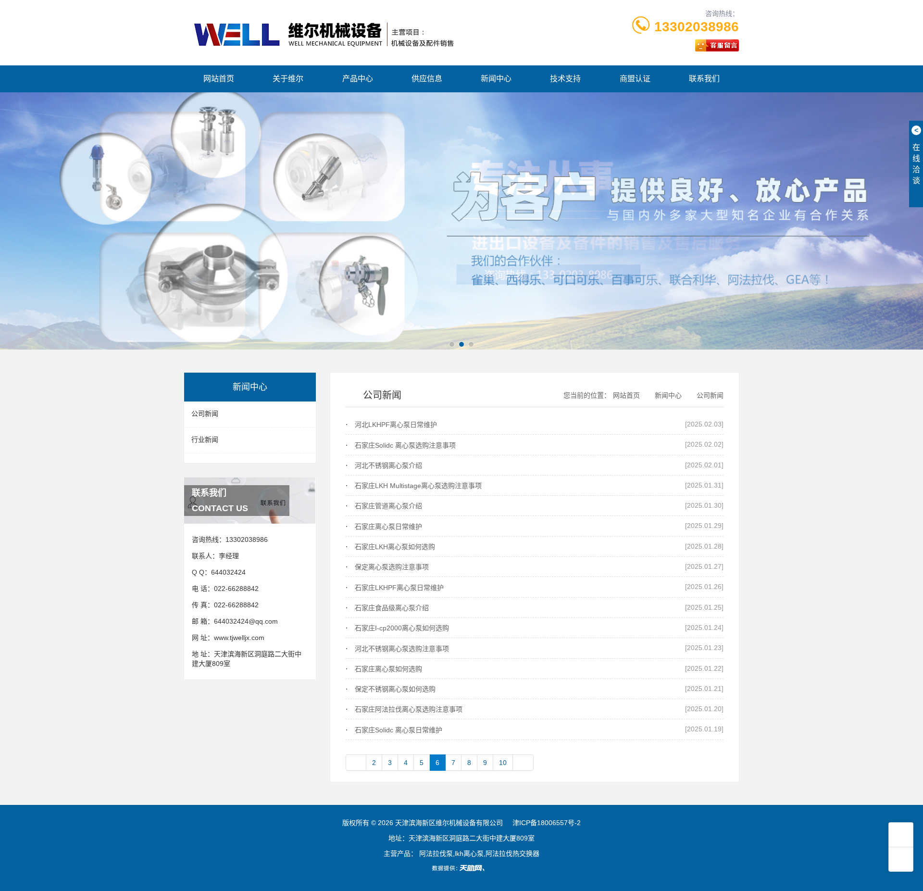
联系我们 (704, 79)
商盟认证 (635, 79)
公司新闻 (204, 413)
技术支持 (565, 79)
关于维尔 (288, 79)
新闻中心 (496, 79)
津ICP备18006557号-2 (546, 823)
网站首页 (218, 79)
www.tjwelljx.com (239, 637)
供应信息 (427, 79)
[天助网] (461, 868)
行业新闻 (204, 439)
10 (503, 762)
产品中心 (357, 79)
